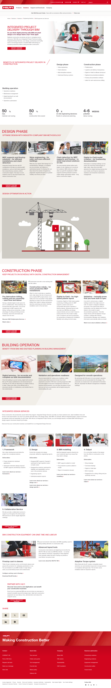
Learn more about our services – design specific (39, 486)
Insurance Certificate (38, 682)
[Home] (8, 7)
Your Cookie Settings (67, 682)
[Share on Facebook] (5, 615)
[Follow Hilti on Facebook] (86, 685)
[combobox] (98, 2)
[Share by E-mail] (24, 615)
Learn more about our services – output (93, 480)
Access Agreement (6, 682)
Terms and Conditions (27, 682)
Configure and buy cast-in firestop (12, 573)
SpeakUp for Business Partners (9, 684)
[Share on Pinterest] (14, 621)
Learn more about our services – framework (11, 472)
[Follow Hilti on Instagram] (88, 685)
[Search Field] (107, 2)
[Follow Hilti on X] (96, 685)
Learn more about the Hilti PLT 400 (49, 560)
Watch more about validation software (95, 322)
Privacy (14, 682)
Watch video (6, 322)
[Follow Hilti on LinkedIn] (91, 685)
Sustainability (48, 682)
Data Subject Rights (57, 682)
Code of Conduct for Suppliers (26, 684)
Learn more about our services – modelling (66, 475)
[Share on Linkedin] (5, 621)
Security (19, 682)
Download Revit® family (9, 576)
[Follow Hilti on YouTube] (94, 685)
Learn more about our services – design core (39, 481)
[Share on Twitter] (14, 615)
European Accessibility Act (40, 684)
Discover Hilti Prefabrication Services (13, 319)
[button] (55, 228)
